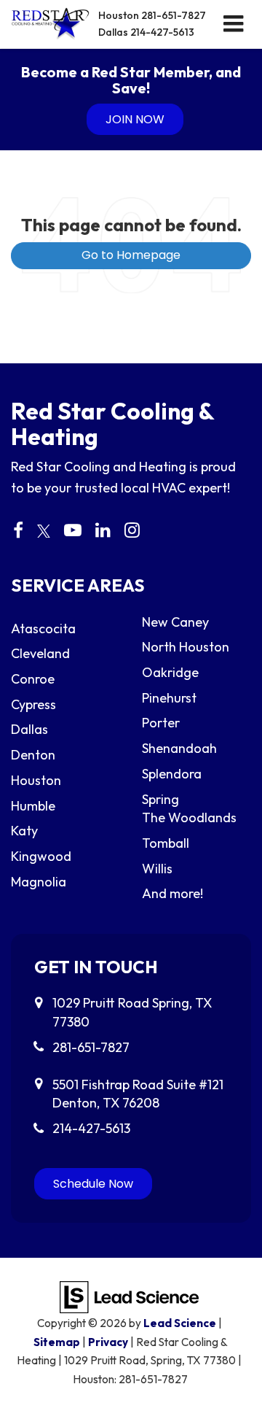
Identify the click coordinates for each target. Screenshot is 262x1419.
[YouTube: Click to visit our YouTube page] (72, 531)
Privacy (108, 1342)
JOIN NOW (135, 119)
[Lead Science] (129, 1295)
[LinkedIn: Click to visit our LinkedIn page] (103, 531)
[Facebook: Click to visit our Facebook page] (18, 531)
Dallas (146, 32)
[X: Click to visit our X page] (43, 531)
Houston (152, 15)
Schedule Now (93, 1183)
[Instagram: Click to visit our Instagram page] (132, 531)
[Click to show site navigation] (233, 24)
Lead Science (179, 1323)
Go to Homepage (131, 255)
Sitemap (56, 1342)
